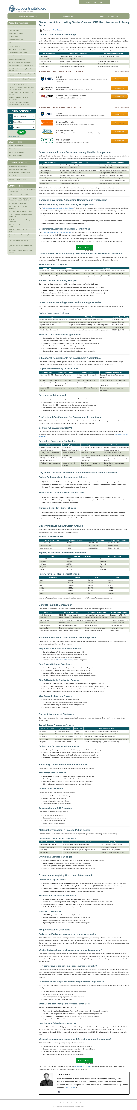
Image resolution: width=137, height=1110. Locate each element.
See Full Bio (70, 1088)
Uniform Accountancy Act (16, 146)
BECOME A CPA (68, 16)
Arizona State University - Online (71, 96)
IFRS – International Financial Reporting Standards (20, 246)
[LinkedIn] (58, 1092)
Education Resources (18, 162)
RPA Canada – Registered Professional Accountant (20, 251)
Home (88, 2)
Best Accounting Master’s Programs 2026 (21, 65)
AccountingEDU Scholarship (17, 59)
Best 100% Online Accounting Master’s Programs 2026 (20, 70)
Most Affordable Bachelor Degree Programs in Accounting (22, 75)
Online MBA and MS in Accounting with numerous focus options (86, 115)
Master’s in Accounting (65, 660)
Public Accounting (14, 30)
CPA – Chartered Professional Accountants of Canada (22, 225)
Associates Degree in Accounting (18, 166)
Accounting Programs (15, 27)
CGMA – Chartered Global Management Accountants (20, 215)
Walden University (64, 131)
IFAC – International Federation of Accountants (18, 241)
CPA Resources (15, 142)
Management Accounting (16, 33)
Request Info (119, 79)
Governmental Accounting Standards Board (56, 232)
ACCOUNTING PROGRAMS (108, 16)
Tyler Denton (57, 30)
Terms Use (79, 1102)
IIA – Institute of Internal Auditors (18, 203)
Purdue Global (62, 87)
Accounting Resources (18, 23)
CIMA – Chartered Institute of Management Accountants (21, 220)
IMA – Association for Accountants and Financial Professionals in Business (20, 199)
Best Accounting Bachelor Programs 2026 (21, 62)
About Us (62, 1102)
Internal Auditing (13, 36)
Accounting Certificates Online (17, 179)
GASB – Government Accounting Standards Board (21, 236)
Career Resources (14, 46)
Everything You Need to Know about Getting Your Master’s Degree (21, 88)
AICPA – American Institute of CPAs (19, 195)
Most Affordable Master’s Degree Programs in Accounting (22, 80)
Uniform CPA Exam (14, 149)
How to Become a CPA (15, 155)
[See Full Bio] (76, 1087)
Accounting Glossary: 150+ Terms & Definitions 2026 (19, 98)
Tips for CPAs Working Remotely (18, 84)
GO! (21, 132)
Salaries (11, 43)
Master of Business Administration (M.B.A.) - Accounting (84, 133)
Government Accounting (16, 40)
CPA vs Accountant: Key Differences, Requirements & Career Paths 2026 (19, 103)
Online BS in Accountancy (75, 98)
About (95, 2)
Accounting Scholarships (16, 56)
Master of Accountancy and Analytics (78, 142)
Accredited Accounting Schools (18, 53)
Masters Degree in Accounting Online (19, 172)
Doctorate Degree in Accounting (18, 176)
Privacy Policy (70, 1102)
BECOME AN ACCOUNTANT (28, 16)
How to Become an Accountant (18, 49)
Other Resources (16, 186)
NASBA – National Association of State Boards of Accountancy (22, 190)
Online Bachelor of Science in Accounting (80, 89)
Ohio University (63, 140)
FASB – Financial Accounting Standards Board (20, 231)
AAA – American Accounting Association (20, 211)
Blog (101, 2)
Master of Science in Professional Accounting (81, 124)
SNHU (59, 77)
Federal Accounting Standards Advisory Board (57, 208)
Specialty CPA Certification (16, 152)
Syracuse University (65, 122)
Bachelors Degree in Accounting (18, 169)
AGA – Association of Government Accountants (18, 207)
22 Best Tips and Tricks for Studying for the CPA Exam (21, 93)
